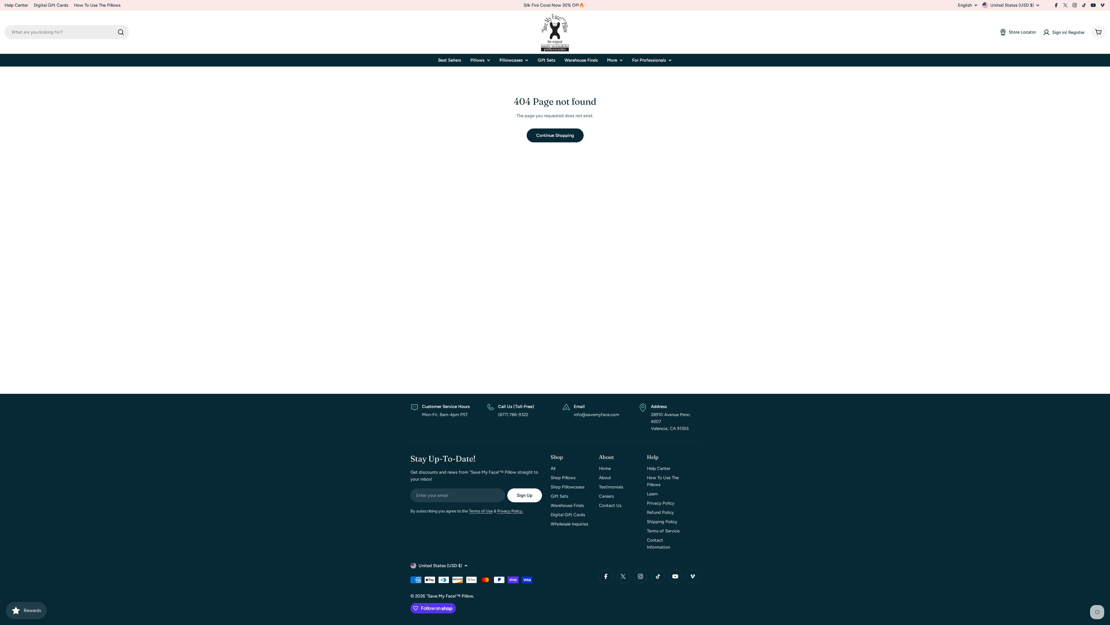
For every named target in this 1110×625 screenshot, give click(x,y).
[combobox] (67, 32)
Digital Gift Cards (51, 5)
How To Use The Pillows (97, 5)
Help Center (16, 5)
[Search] (120, 32)
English (965, 5)
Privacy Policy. (510, 511)
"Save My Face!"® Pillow (449, 596)
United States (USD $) (1012, 5)
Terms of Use (481, 511)
